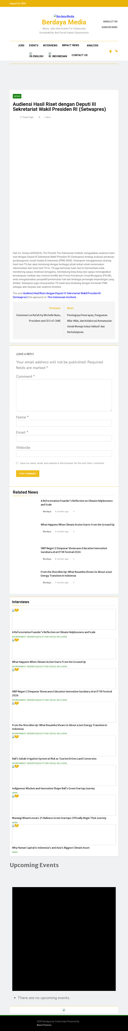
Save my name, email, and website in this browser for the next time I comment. (62, 463)
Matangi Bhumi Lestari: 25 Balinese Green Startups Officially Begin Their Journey (59, 818)
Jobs (21, 45)
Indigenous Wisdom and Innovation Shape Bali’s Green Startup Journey (53, 788)
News (15, 793)
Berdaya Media (64, 22)
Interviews (50, 45)
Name (22, 417)
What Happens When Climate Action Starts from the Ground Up (49, 661)
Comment (25, 376)
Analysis (92, 45)
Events (33, 45)
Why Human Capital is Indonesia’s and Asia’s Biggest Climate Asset (51, 847)
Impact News (70, 45)
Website (23, 447)
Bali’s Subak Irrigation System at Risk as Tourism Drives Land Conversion (54, 758)
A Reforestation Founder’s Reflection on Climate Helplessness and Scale (53, 632)
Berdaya (47, 511)
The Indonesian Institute (61, 297)
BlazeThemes (44, 1025)
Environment (19, 637)
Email (22, 432)
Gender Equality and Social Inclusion (47, 637)
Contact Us (80, 55)
